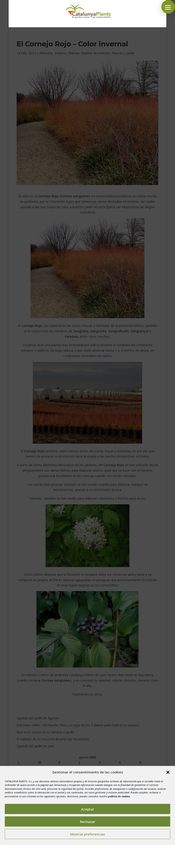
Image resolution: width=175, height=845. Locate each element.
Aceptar (87, 809)
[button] (168, 772)
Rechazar (87, 821)
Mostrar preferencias (87, 834)
